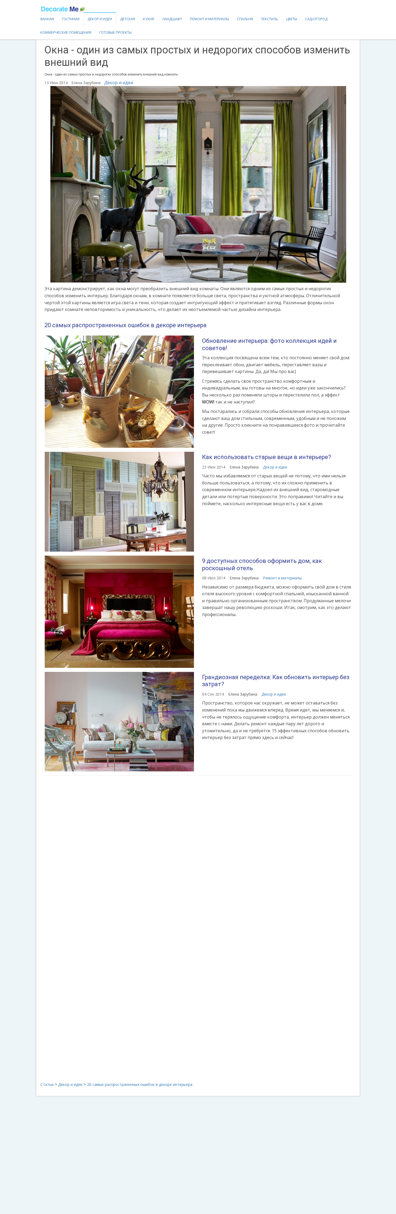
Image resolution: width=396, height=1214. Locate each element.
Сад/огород (316, 18)
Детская (127, 18)
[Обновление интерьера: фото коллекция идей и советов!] (119, 392)
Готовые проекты (115, 32)
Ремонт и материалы (209, 18)
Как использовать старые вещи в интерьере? (266, 457)
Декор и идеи (100, 18)
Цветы (291, 18)
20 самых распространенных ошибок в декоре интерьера (125, 325)
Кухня (148, 18)
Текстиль (269, 18)
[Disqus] (198, 851)
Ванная (47, 18)
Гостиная (70, 18)
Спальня (245, 18)
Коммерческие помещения (65, 32)
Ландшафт (172, 18)
